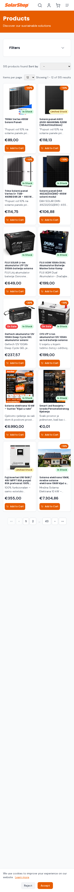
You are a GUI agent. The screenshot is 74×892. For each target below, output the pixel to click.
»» (62, 521)
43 (47, 521)
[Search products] (40, 5)
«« (11, 521)
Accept (45, 885)
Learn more (22, 877)
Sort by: (34, 66)
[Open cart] (58, 5)
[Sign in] (49, 5)
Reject (28, 885)
